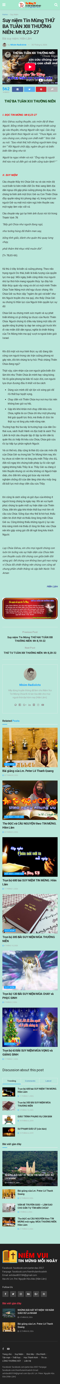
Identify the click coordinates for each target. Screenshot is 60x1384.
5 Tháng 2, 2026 (10, 1002)
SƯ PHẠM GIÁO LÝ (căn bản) (32, 1129)
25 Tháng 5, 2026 (11, 832)
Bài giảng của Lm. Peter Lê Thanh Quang (27, 771)
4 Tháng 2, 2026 (25, 1212)
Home (5, 14)
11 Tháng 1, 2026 (11, 889)
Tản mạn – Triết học (11, 1357)
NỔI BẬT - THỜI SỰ (14, 817)
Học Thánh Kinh (31, 1357)
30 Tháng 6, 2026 (39, 45)
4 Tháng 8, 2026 (12, 1183)
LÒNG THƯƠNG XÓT (11, 1361)
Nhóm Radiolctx (18, 45)
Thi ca (44, 1357)
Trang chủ (7, 1354)
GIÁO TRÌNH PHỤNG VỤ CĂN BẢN (35, 1116)
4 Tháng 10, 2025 (11, 946)
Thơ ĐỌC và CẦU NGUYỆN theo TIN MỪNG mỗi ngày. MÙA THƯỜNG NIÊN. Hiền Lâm (37, 1221)
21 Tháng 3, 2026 (26, 1229)
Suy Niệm (14, 14)
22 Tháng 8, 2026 (11, 775)
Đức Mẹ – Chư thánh (36, 1354)
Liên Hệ (27, 1361)
